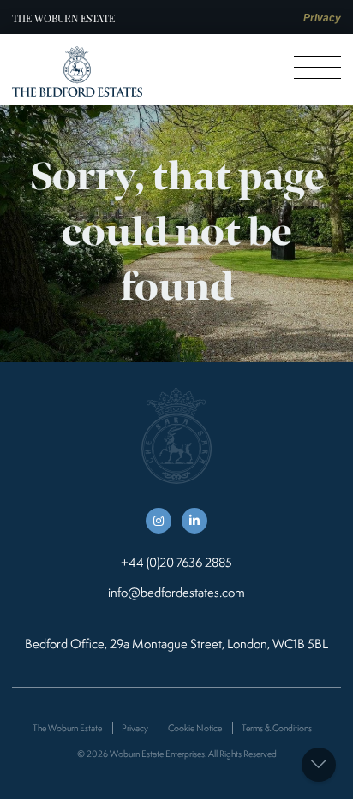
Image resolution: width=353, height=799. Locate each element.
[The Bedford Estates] (77, 71)
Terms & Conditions (277, 728)
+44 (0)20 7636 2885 (176, 562)
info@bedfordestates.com (176, 592)
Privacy (322, 18)
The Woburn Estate (63, 18)
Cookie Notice (195, 728)
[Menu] (317, 67)
